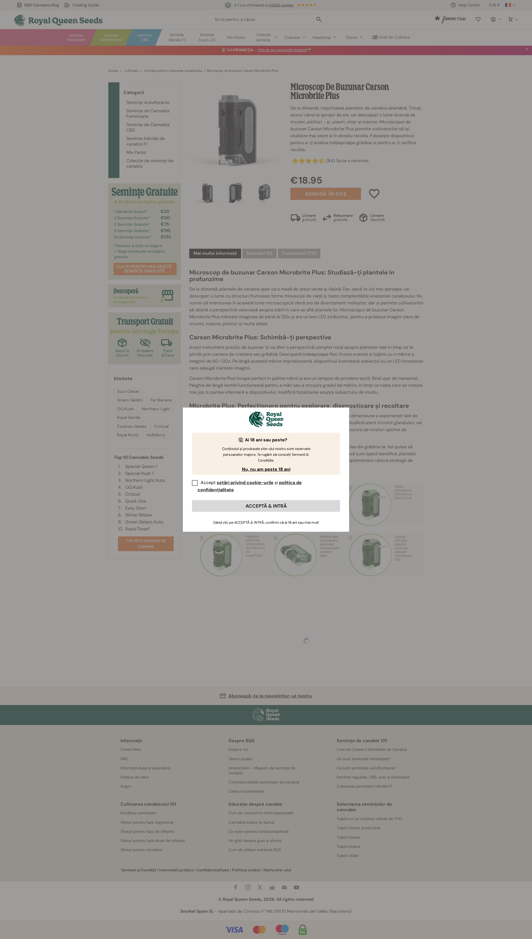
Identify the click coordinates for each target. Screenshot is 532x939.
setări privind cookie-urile (245, 482)
